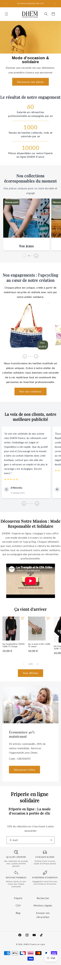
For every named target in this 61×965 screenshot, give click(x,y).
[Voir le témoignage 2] (29, 503)
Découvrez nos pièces (30, 81)
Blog (18, 913)
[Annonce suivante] (55, 3)
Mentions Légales (43, 905)
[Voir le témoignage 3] (31, 503)
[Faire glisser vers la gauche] (23, 664)
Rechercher (43, 898)
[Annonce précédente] (6, 3)
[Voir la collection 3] (32, 255)
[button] (6, 14)
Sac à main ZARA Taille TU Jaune (39, 645)
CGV (18, 905)
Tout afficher (30, 673)
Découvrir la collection (26, 231)
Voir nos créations (30, 391)
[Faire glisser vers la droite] (37, 664)
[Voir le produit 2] (30, 356)
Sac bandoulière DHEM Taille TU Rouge (13, 645)
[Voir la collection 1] (28, 255)
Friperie (18, 898)
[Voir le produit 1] (28, 356)
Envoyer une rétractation (43, 915)
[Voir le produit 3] (32, 356)
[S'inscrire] (50, 840)
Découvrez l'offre (24, 769)
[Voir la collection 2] (30, 255)
